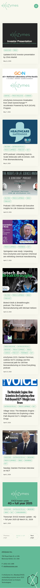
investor (7, 50)
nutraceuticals (18, 146)
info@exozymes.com (11, 566)
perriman (21, 247)
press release (17, 96)
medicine (7, 349)
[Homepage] (10, 6)
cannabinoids (21, 512)
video (15, 50)
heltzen (7, 146)
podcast (21, 150)
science (7, 353)
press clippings (10, 150)
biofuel (7, 96)
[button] (36, 6)
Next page (32, 536)
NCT (28, 150)
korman (28, 96)
